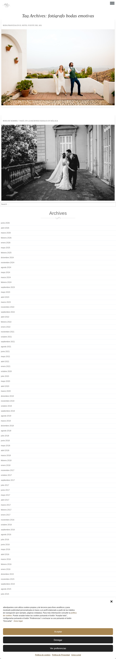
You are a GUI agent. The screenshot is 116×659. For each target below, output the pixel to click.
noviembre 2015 (7, 579)
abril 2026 (5, 228)
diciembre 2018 (7, 426)
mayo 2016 (5, 549)
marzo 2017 (6, 505)
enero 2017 (5, 515)
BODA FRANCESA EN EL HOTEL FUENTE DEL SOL (22, 25)
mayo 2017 (5, 495)
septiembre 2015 (8, 584)
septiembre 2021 (8, 342)
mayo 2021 (5, 356)
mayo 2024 (5, 272)
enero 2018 (5, 465)
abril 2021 (5, 361)
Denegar (58, 640)
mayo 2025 (5, 248)
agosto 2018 (6, 431)
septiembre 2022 (8, 312)
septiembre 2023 (8, 287)
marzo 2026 (6, 233)
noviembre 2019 (7, 401)
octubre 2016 (6, 525)
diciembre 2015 (7, 574)
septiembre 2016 (8, 530)
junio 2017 (5, 490)
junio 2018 (5, 441)
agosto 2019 (6, 416)
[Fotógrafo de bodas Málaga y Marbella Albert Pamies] (6, 6)
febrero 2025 (6, 253)
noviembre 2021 (7, 332)
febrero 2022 (6, 322)
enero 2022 (5, 327)
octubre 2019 (6, 406)
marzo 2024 (6, 277)
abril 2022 (5, 317)
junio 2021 (5, 351)
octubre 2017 (6, 475)
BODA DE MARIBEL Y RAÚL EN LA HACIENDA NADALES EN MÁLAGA (30, 121)
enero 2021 (5, 366)
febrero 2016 (6, 564)
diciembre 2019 (7, 396)
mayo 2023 (5, 292)
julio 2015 (5, 594)
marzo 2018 (6, 455)
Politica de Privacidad (61, 655)
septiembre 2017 (8, 480)
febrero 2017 (6, 510)
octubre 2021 (6, 337)
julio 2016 (5, 539)
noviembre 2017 (7, 470)
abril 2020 (5, 386)
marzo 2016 (6, 559)
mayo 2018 (5, 446)
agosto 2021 (6, 347)
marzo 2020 (6, 391)
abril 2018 (5, 450)
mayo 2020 (5, 381)
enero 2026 (5, 243)
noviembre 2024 (7, 263)
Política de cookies (42, 655)
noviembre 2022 (7, 307)
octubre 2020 (6, 371)
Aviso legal (18, 621)
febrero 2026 (6, 238)
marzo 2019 (6, 421)
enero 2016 (5, 569)
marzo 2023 (6, 302)
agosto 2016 (6, 534)
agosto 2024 (6, 267)
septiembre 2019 (8, 411)
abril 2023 (5, 297)
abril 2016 (5, 554)
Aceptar (58, 631)
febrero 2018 (6, 460)
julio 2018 (5, 436)
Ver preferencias (58, 648)
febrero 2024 (6, 282)
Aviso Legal (76, 655)
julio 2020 (5, 376)
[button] (111, 601)
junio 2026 (5, 223)
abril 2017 (5, 500)
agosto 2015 (6, 589)
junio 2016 (5, 545)
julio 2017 (5, 485)
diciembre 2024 (7, 257)
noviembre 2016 (7, 520)
